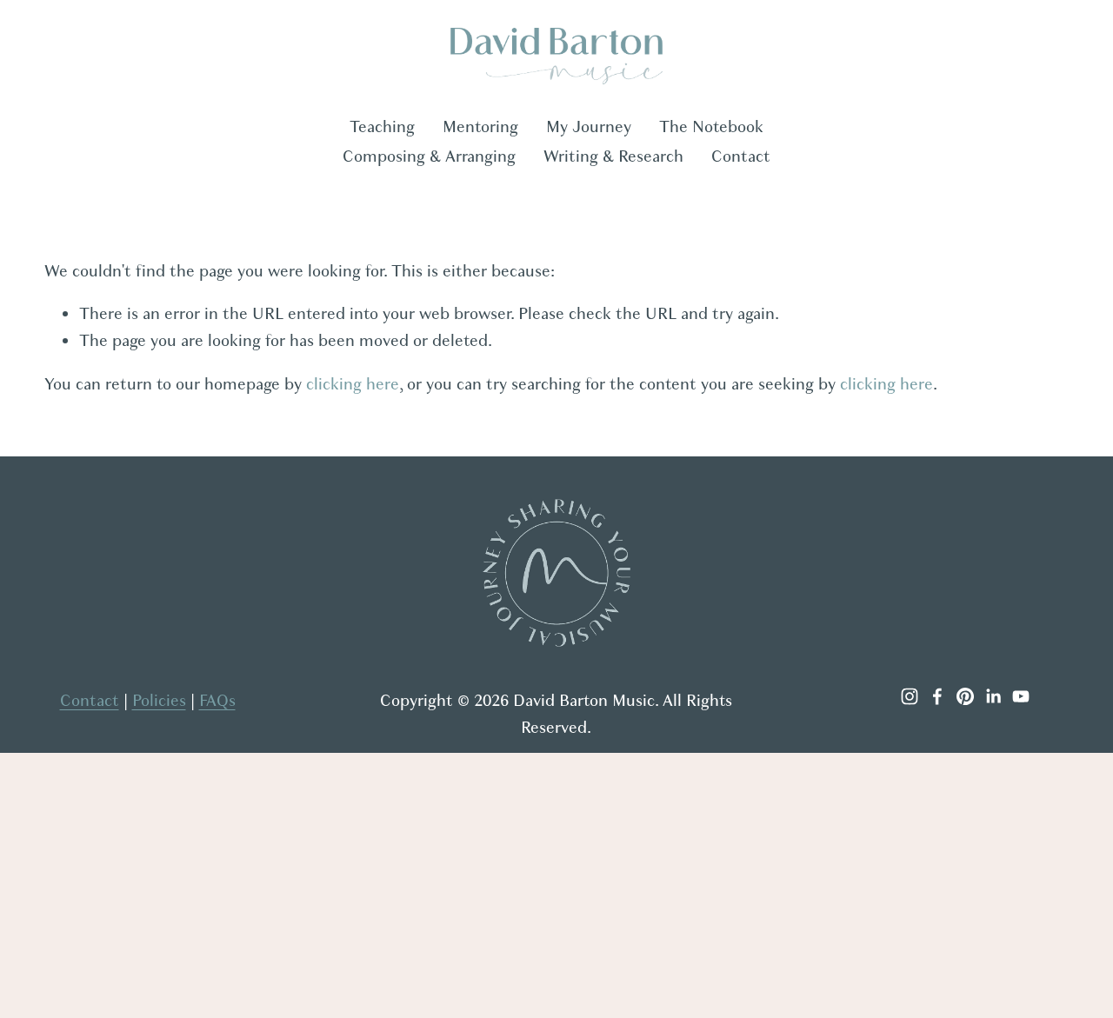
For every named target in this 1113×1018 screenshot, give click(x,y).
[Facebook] (937, 696)
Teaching (382, 127)
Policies (159, 700)
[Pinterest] (965, 696)
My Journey (588, 127)
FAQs (217, 700)
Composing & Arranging (429, 156)
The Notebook (711, 127)
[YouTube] (1021, 696)
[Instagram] (909, 696)
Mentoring (480, 127)
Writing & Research (613, 156)
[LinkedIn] (993, 696)
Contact (740, 156)
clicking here (352, 384)
